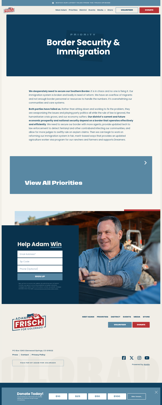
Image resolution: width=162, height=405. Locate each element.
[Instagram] (139, 358)
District (83, 10)
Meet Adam (61, 10)
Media (100, 10)
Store (110, 10)
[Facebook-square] (124, 358)
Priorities (73, 10)
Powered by (141, 365)
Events (92, 10)
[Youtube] (147, 358)
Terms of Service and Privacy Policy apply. (46, 288)
